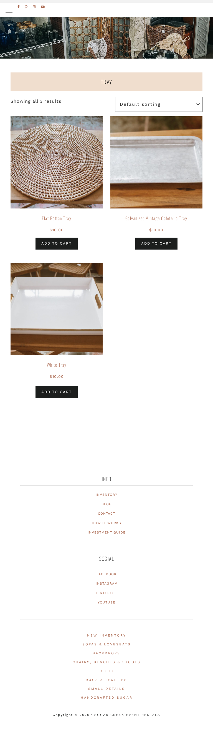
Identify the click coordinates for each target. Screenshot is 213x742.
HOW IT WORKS (106, 523)
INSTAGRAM (107, 583)
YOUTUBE (106, 602)
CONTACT (106, 513)
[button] (106, 10)
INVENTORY (106, 495)
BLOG (107, 504)
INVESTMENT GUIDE (107, 532)
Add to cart (56, 243)
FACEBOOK (106, 574)
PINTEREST (106, 593)
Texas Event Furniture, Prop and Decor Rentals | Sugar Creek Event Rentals (106, 50)
